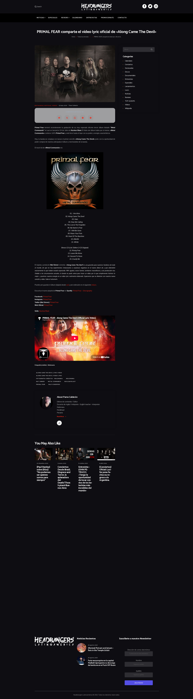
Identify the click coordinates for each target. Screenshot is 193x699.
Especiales (128, 82)
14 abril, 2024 (103, 463)
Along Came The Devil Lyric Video (49, 373)
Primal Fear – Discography (82, 291)
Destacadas (39, 106)
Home (73, 37)
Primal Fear (47, 296)
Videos (54, 106)
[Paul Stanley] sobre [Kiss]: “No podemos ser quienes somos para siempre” (43, 474)
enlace (93, 285)
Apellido (139, 671)
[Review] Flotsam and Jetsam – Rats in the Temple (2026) (100, 649)
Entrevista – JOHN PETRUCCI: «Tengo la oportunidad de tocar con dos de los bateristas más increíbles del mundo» (85, 479)
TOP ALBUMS (130, 101)
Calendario (128, 61)
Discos (127, 72)
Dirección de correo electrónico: (138, 649)
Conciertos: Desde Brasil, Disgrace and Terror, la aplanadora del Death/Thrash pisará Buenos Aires (64, 477)
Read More (60, 416)
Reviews (128, 97)
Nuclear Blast (44, 311)
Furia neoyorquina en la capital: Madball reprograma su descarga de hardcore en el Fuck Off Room (102, 663)
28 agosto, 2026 (93, 645)
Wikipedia (128, 108)
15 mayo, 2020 (63, 105)
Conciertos (129, 64)
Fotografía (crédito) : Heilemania (49, 379)
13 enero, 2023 (62, 463)
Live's (127, 90)
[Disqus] (50, 500)
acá (67, 285)
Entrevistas (129, 79)
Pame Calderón (73, 105)
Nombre (139, 660)
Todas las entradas (83, 37)
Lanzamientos (130, 86)
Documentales (130, 75)
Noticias (48, 106)
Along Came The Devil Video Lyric (49, 376)
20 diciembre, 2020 (42, 463)
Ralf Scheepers (54, 384)
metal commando (54, 381)
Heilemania (70, 379)
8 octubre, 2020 (83, 463)
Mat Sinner (40, 381)
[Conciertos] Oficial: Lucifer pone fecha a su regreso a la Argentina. (105, 474)
